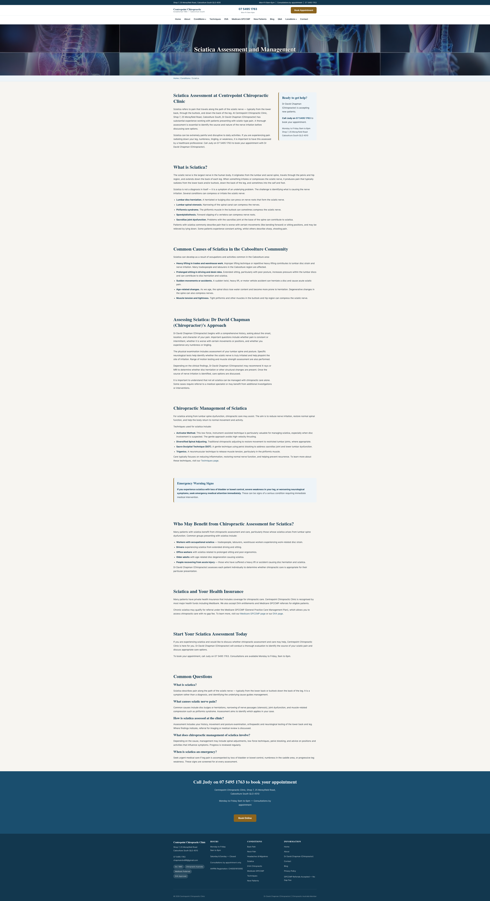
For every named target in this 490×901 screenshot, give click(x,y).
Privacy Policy (290, 871)
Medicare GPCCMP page (253, 613)
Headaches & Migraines (257, 856)
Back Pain (251, 847)
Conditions (199, 19)
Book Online (245, 818)
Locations (290, 19)
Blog (272, 19)
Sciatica (250, 861)
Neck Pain (251, 851)
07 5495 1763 (311, 2)
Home (178, 19)
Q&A (280, 19)
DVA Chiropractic (254, 866)
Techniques (215, 19)
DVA (226, 19)
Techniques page (209, 460)
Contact (304, 19)
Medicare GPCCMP (241, 19)
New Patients (260, 19)
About (187, 19)
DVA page (278, 613)
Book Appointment (303, 10)
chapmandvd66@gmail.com (185, 860)
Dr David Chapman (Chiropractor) (298, 856)
